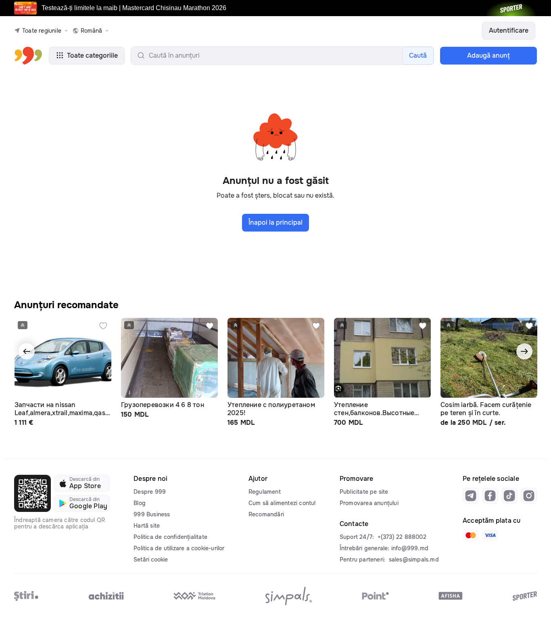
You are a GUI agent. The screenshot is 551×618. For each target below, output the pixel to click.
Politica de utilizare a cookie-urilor (179, 548)
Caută (418, 55)
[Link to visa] (490, 535)
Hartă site (147, 525)
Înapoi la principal (275, 222)
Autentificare (508, 30)
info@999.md (409, 548)
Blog (140, 503)
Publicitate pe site (364, 492)
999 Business (152, 514)
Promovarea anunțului (369, 503)
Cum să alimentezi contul (282, 503)
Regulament (264, 492)
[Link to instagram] (529, 496)
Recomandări (266, 514)
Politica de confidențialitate (170, 537)
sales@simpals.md (414, 559)
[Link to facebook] (490, 496)
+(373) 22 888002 (402, 537)
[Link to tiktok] (509, 496)
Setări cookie (151, 559)
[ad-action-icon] (103, 326)
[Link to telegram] (471, 496)
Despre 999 (150, 492)
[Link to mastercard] (471, 535)
